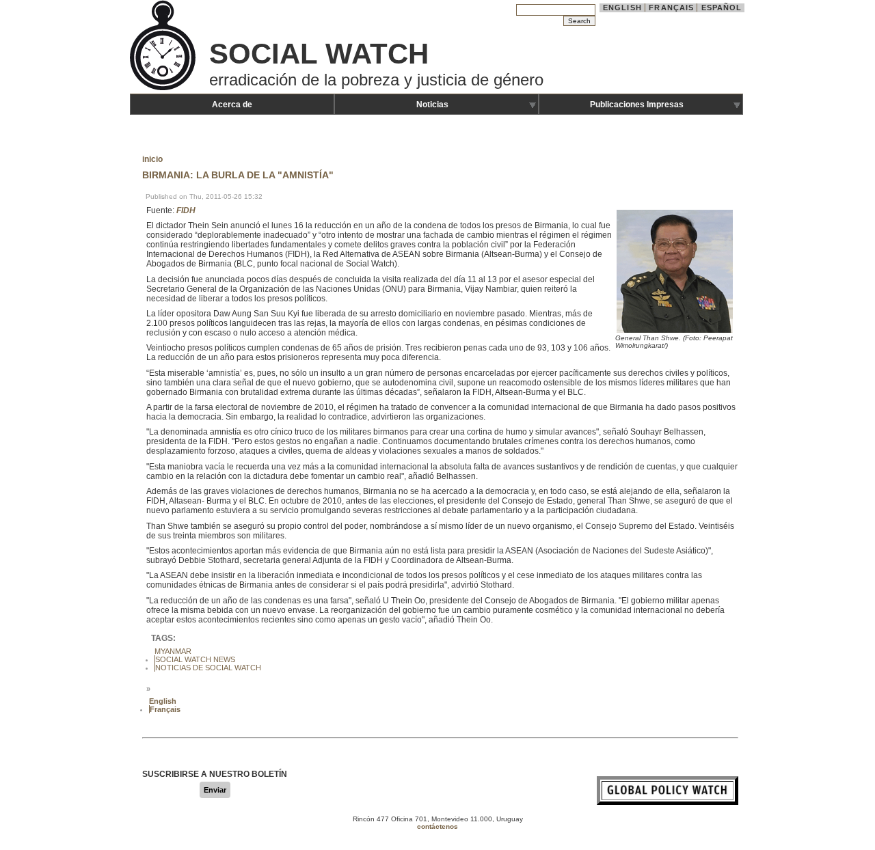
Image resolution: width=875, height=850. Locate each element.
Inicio (152, 159)
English (622, 7)
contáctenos (437, 826)
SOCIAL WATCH (319, 54)
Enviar (215, 790)
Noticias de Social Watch (208, 667)
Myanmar (172, 651)
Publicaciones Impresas (637, 104)
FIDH (186, 210)
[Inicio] (164, 89)
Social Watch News (195, 659)
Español (721, 7)
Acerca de (232, 104)
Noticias (432, 104)
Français (671, 7)
